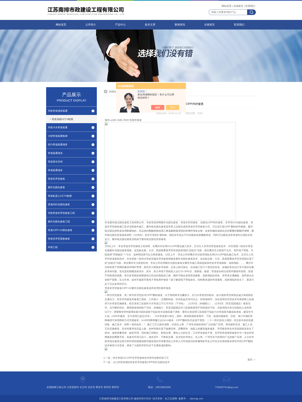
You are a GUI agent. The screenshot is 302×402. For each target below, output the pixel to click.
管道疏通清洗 (55, 153)
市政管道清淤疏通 (57, 110)
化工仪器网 (171, 398)
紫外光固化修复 (56, 187)
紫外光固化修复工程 (59, 221)
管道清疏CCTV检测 (62, 119)
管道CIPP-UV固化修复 (60, 230)
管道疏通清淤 (55, 170)
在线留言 (238, 6)
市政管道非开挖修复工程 (61, 213)
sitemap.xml (196, 398)
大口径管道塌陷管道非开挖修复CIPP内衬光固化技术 (141, 362)
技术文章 (150, 24)
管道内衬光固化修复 (59, 204)
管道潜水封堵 (55, 161)
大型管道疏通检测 (57, 136)
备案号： (183, 398)
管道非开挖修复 (56, 178)
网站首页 (226, 6)
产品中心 (120, 24)
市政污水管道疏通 (57, 127)
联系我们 (250, 6)
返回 (249, 359)
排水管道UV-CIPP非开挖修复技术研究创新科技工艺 (141, 357)
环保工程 (53, 247)
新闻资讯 (180, 24)
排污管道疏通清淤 (57, 144)
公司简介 (90, 24)
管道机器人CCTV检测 (60, 195)
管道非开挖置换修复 (59, 238)
